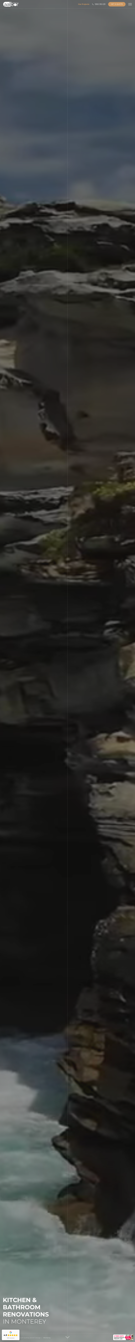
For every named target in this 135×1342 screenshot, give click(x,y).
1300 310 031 (100, 4)
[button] (130, 4)
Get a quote (117, 4)
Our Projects (83, 4)
